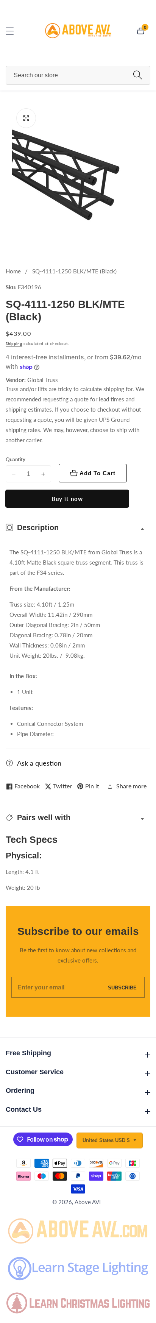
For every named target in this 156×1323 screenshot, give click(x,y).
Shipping (14, 343)
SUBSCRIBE (122, 987)
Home (13, 271)
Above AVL (88, 1202)
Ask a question (39, 763)
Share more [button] (131, 785)
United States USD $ (107, 1140)
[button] (78, 817)
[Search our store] (138, 75)
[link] (78, 1229)
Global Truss (42, 380)
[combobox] (78, 75)
